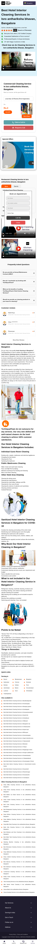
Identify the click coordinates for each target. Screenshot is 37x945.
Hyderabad (6, 682)
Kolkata (17, 685)
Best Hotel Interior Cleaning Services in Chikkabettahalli (17, 758)
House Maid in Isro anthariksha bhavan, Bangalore (16, 889)
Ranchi (5, 679)
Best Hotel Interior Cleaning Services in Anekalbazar (16, 718)
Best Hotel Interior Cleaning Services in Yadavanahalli (17, 741)
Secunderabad (29, 688)
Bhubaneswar (18, 679)
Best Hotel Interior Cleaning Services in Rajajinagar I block (18, 749)
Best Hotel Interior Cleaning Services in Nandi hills (16, 715)
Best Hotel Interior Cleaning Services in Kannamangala (17, 735)
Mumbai (6, 685)
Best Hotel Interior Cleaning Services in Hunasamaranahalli (18, 712)
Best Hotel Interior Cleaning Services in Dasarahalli (16, 769)
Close (18, 223)
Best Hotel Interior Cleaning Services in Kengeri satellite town (18, 752)
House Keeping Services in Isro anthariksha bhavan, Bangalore (19, 892)
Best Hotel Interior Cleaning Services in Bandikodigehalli (17, 700)
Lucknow (6, 690)
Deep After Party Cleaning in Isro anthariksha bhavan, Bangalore (19, 824)
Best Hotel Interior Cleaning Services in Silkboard (16, 721)
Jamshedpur (7, 688)
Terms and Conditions (22, 934)
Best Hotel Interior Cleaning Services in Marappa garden (17, 706)
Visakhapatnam (7, 693)
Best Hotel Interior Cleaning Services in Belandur (15, 744)
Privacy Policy (12, 934)
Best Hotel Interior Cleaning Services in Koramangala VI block (19, 761)
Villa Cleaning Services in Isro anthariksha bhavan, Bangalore (19, 881)
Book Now (27, 116)
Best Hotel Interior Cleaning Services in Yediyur (15, 746)
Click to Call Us (20, 122)
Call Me (18, 218)
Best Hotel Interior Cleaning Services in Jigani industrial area (18, 738)
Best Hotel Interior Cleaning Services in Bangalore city (17, 723)
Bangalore (28, 679)
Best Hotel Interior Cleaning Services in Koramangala (17, 703)
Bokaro (16, 688)
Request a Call (20, 127)
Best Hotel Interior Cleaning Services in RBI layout (16, 732)
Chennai (17, 682)
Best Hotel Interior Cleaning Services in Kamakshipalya (17, 755)
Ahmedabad (29, 690)
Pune (27, 685)
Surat (16, 690)
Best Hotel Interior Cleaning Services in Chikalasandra (17, 726)
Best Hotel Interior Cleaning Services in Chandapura (16, 777)
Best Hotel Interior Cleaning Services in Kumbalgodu (16, 709)
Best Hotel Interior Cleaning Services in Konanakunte (17, 774)
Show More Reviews (18, 340)
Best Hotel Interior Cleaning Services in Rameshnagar (17, 772)
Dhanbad (28, 682)
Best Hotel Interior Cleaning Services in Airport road (16, 729)
